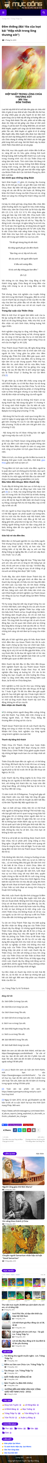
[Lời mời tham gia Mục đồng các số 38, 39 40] (6, 1325)
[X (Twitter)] (20, 1130)
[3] (6, 492)
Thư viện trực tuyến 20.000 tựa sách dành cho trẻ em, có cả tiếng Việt (23, 1306)
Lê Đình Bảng (11, 1409)
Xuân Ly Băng (28, 1417)
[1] (19, 182)
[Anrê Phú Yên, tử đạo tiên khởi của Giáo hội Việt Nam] (6, 1316)
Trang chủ (6, 19)
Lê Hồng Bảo (31, 1405)
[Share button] (38, 1130)
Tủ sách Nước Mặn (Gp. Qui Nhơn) (17, 1446)
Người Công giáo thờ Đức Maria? (17, 1186)
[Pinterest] (29, 1130)
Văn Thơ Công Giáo (11, 1450)
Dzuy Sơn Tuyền (12, 1405)
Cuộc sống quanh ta (15, 1125)
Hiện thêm (40, 1154)
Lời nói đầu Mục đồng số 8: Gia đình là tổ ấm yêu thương (28, 1342)
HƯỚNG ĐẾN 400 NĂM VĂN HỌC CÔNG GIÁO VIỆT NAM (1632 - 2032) (22, 1390)
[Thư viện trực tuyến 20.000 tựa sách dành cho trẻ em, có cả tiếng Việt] (23, 1288)
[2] (6, 375)
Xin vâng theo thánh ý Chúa (15, 1221)
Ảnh (8, 1432)
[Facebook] (15, 1130)
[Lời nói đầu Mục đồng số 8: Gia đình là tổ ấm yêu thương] (6, 1344)
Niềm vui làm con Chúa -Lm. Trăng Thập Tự (24, 1364)
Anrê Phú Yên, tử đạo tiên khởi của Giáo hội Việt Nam (27, 1314)
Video (21, 1428)
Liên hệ (29, 1457)
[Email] (34, 1130)
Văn (34, 1428)
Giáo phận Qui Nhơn (12, 1443)
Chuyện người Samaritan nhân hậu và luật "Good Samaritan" (22, 1256)
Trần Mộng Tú (31, 1413)
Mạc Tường (28, 1409)
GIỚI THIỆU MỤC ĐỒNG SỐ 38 (17, 1377)
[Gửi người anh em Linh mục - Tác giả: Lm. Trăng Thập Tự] (6, 1334)
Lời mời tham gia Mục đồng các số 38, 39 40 (28, 1323)
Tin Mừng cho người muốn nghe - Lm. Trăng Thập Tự (24, 1357)
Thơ (8, 1428)
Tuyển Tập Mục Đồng (30, 1461)
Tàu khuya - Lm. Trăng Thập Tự (18, 1370)
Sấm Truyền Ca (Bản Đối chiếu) (18, 1383)
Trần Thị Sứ (10, 1417)
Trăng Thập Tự (16, 19)
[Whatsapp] (24, 1130)
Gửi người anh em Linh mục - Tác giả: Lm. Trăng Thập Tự (28, 1333)
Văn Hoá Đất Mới (11, 1453)
